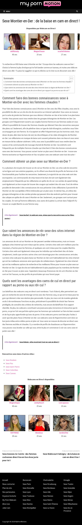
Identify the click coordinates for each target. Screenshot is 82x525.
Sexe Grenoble (69, 488)
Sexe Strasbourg (49, 484)
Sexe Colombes (12, 370)
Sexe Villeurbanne (70, 504)
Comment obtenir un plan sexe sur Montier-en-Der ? (24, 84)
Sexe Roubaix (11, 360)
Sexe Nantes (28, 504)
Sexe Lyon (27, 492)
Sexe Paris (27, 484)
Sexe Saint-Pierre (12, 367)
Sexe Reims (47, 500)
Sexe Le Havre (48, 508)
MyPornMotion (20, 521)
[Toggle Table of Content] (70, 78)
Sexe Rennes (48, 496)
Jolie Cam (6, 508)
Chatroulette (48, 480)
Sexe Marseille (28, 488)
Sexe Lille (47, 492)
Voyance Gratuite (9, 496)
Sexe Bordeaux (49, 488)
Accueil (5, 480)
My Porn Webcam (9, 500)
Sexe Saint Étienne (50, 504)
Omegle (67, 480)
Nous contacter (8, 484)
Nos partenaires (8, 492)
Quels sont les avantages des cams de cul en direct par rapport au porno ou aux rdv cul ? (37, 90)
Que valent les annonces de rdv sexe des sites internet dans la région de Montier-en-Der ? (37, 87)
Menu (8, 11)
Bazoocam (27, 480)
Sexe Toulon (68, 484)
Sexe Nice (26, 500)
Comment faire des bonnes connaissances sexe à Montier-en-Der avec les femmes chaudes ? (38, 82)
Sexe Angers (68, 496)
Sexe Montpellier (29, 508)
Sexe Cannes (11, 373)
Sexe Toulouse (28, 496)
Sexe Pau (9, 363)
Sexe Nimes (68, 500)
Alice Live (6, 504)
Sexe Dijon (68, 492)
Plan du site (7, 488)
